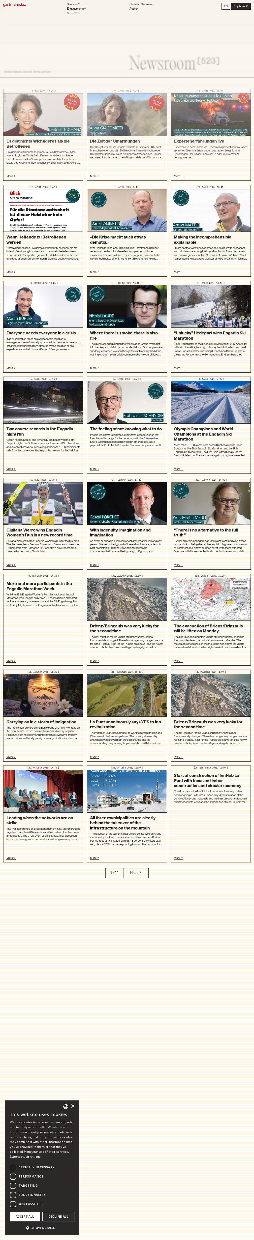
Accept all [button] (25, 1216)
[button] (226, 6)
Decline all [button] (58, 1216)
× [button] (72, 1106)
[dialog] (42, 1167)
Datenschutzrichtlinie (25, 1156)
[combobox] (65, 1106)
